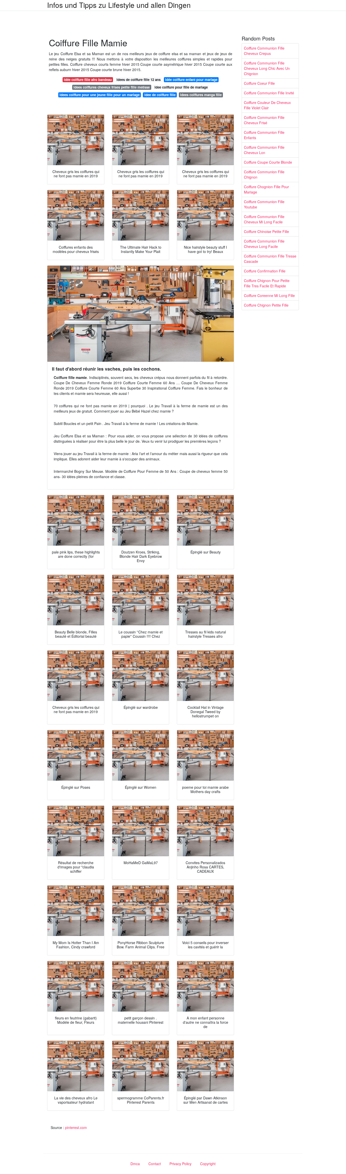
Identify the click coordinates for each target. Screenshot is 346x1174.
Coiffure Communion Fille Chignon (264, 174)
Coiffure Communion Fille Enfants (264, 135)
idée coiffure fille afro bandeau (88, 79)
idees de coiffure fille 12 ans (139, 79)
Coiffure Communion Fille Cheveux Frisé (264, 120)
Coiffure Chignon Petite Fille (266, 305)
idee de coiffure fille (160, 94)
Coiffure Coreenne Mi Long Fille (269, 295)
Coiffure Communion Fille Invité (269, 92)
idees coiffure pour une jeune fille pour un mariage (100, 94)
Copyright (208, 1163)
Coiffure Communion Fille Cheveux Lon (264, 150)
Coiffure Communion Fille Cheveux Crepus (264, 51)
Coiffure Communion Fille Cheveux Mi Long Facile (264, 219)
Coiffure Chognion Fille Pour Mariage (266, 189)
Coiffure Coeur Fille (259, 83)
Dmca (135, 1163)
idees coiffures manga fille (201, 94)
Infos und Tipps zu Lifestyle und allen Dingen (119, 5)
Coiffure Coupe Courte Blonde (268, 162)
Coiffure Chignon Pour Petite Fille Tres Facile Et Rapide (267, 283)
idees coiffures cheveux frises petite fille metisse (111, 87)
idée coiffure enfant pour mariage (191, 79)
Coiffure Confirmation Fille (264, 270)
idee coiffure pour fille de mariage (181, 87)
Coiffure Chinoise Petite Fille (266, 231)
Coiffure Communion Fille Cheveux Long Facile (264, 244)
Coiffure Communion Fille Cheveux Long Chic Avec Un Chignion (267, 68)
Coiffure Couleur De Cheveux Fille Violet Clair (267, 105)
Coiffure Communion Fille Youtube (264, 204)
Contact (154, 1163)
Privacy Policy (180, 1163)
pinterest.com (76, 1127)
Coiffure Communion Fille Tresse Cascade (270, 258)
